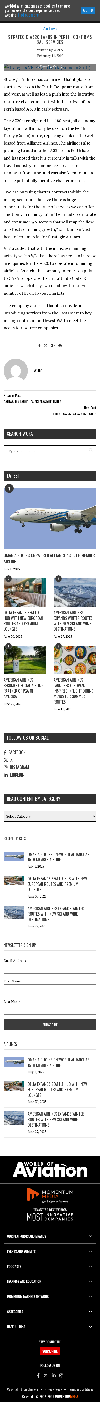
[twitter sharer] (45, 345)
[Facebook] (38, 1375)
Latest (13, 475)
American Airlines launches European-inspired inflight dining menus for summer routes (73, 691)
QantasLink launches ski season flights (32, 401)
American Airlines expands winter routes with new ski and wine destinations (73, 621)
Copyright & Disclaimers (22, 1389)
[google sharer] (53, 345)
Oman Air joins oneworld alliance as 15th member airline (49, 558)
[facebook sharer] (39, 345)
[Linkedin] (54, 1375)
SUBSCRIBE (50, 1350)
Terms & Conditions (80, 1389)
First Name (12, 981)
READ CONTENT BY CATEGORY (33, 798)
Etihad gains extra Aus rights (74, 413)
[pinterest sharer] (60, 345)
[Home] (50, 1170)
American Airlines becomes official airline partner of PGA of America (23, 688)
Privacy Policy (53, 1389)
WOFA (58, 49)
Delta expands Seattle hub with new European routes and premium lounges (23, 621)
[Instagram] (61, 1375)
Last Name (12, 1002)
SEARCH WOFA (20, 433)
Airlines (50, 28)
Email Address (15, 961)
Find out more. (28, 15)
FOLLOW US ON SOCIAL (28, 737)
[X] (45, 1375)
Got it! (88, 10)
